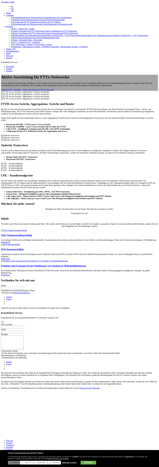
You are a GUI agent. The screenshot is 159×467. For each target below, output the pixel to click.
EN (12, 8)
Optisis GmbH (6, 90)
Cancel (8, 299)
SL (12, 6)
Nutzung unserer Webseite (89, 388)
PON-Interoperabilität (12, 249)
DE (12, 11)
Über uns (9, 441)
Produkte (9, 447)
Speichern (88, 463)
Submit (9, 297)
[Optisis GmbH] (7, 2)
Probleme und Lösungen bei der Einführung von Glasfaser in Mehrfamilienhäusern (43, 266)
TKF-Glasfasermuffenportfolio (16, 235)
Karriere (9, 450)
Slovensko (10, 66)
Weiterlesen (5, 242)
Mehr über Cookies (69, 463)
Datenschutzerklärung (21, 293)
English (9, 69)
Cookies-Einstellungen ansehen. (58, 459)
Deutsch (9, 71)
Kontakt (9, 443)
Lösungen (10, 445)
